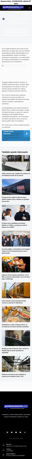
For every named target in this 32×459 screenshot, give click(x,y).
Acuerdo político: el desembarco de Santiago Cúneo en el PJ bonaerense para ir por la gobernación (16, 251)
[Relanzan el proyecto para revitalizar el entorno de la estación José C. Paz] (16, 364)
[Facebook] (7, 432)
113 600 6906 (9, 450)
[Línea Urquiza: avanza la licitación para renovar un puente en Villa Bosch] (16, 290)
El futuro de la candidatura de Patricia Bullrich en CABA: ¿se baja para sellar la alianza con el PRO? (14, 225)
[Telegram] (24, 432)
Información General (20, 23)
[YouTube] (20, 432)
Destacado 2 (9, 23)
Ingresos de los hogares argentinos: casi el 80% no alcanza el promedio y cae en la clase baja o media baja (16, 277)
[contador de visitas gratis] (16, 438)
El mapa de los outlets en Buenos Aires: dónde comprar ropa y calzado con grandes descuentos (15, 199)
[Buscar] (29, 8)
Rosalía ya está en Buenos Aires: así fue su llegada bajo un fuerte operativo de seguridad (15, 350)
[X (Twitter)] (11, 432)
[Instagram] (16, 432)
